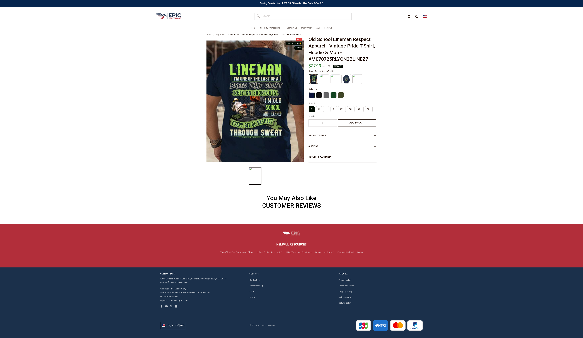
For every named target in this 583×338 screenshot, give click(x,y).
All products (221, 34)
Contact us (254, 280)
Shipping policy (345, 291)
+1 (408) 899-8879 (169, 296)
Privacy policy (344, 280)
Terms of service (346, 286)
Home (209, 34)
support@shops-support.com (174, 300)
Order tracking (256, 286)
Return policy (344, 297)
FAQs (251, 291)
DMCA (252, 297)
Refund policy (344, 303)
